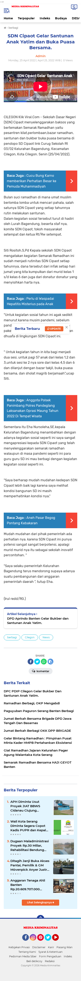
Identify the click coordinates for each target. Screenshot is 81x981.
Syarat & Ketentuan (50, 951)
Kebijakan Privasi (19, 947)
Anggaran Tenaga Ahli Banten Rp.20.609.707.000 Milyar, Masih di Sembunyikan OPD (27, 884)
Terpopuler (26, 18)
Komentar (42, 671)
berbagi (12, 637)
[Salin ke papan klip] (50, 661)
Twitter (50, 942)
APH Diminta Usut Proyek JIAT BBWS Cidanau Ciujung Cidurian (25, 806)
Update (55, 328)
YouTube (58, 942)
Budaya (61, 18)
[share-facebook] (30, 661)
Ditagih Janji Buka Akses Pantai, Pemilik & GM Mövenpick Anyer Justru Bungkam (29, 865)
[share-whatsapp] (44, 661)
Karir (51, 947)
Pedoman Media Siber (23, 956)
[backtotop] (40, 918)
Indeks (45, 18)
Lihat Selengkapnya (39, 902)
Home (8, 18)
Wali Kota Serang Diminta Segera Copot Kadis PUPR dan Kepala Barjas (29, 825)
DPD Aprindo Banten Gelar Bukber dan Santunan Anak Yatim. (38, 620)
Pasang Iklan (64, 947)
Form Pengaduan (50, 956)
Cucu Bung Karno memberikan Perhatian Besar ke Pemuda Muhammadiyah (31, 181)
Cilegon (29, 637)
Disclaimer (38, 947)
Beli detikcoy (34, 961)
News (46, 637)
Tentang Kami (27, 951)
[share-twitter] (37, 661)
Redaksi (50, 961)
